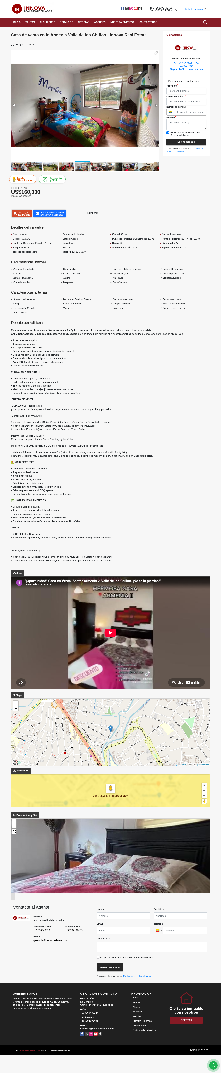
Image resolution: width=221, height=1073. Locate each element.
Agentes (100, 22)
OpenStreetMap (202, 764)
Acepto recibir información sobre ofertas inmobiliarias (126, 957)
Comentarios (104, 938)
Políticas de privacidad (145, 1030)
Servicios (66, 22)
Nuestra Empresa (122, 22)
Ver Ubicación (102, 795)
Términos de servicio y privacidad (137, 976)
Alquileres (47, 22)
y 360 (56, 179)
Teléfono (159, 923)
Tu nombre (172, 85)
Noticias (83, 22)
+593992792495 (163, 7)
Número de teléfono (176, 106)
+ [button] (16, 703)
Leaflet (183, 764)
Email (100, 923)
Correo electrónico (176, 96)
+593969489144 (164, 10)
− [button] (16, 708)
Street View (24, 179)
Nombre (102, 908)
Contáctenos (148, 22)
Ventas (30, 22)
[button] (156, 53)
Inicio (17, 22)
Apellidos (159, 908)
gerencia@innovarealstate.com (187, 69)
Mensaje (171, 117)
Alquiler (137, 1006)
